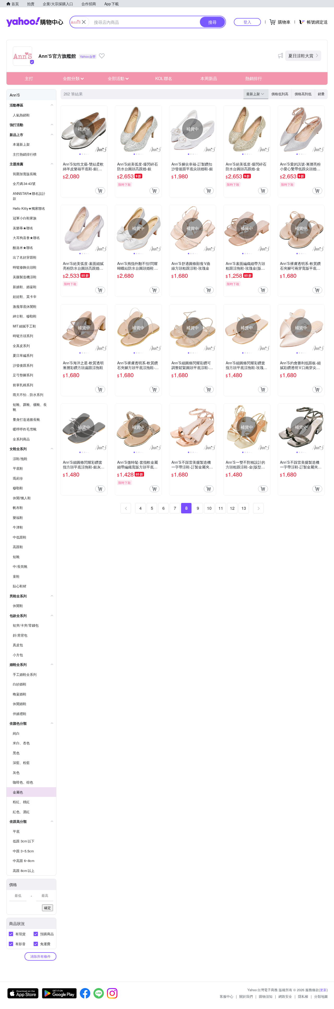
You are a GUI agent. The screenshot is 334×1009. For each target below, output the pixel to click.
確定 (47, 907)
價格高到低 (303, 93)
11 (220, 508)
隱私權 (303, 996)
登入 (247, 22)
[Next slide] (103, 128)
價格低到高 (279, 93)
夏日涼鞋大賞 (300, 56)
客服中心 (226, 996)
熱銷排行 (253, 78)
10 (209, 508)
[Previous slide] (64, 128)
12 (232, 508)
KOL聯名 (163, 78)
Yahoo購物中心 (34, 22)
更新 (323, 989)
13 (243, 508)
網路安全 (285, 996)
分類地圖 (321, 996)
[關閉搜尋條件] (84, 22)
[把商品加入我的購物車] (100, 190)
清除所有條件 (40, 956)
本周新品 (208, 78)
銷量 (321, 93)
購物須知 (265, 996)
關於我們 (246, 996)
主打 (29, 78)
